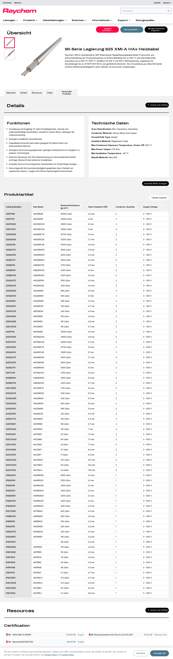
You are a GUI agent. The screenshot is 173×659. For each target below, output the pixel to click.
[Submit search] (168, 11)
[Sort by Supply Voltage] (166, 207)
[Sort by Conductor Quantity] (139, 207)
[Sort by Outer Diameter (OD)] (111, 207)
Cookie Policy (67, 654)
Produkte (29, 20)
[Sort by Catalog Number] (29, 207)
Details (23, 93)
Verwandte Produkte (66, 92)
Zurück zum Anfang (159, 105)
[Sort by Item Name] (56, 207)
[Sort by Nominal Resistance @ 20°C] (84, 207)
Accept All (160, 653)
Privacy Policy (50, 654)
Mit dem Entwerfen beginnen (156, 29)
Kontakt (157, 3)
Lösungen (9, 20)
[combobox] (146, 11)
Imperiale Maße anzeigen (155, 183)
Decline (141, 653)
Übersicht (11, 93)
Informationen (101, 20)
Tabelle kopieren (159, 198)
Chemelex (7, 3)
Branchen (78, 20)
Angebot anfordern (107, 29)
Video (50, 93)
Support (123, 20)
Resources (37, 93)
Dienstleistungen (53, 20)
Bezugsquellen (145, 20)
